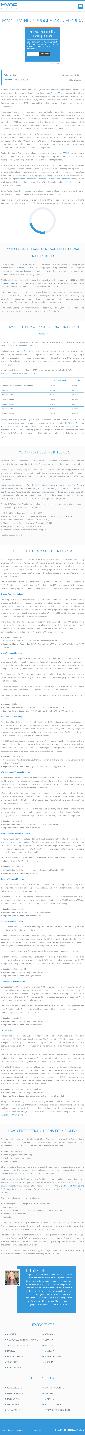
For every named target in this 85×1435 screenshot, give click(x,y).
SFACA (65, 153)
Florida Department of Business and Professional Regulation (44, 178)
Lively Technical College (11, 653)
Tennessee (12, 1362)
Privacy (28, 1430)
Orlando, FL (13, 1404)
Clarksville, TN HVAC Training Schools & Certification (22, 1342)
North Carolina (15, 1356)
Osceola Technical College (12, 879)
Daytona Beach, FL (54, 1387)
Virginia (49, 1362)
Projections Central (9, 283)
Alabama (11, 1334)
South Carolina (53, 1356)
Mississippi (50, 1351)
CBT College (6, 1030)
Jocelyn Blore (11, 75)
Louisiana (12, 1351)
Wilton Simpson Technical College (15, 833)
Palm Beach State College (12, 716)
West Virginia (14, 1367)
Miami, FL (49, 1398)
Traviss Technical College (12, 594)
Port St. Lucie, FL (53, 1404)
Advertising (37, 1430)
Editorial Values (75, 80)
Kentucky (50, 1345)
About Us (10, 1430)
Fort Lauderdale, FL (17, 1393)
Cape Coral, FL (14, 1387)
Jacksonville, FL (15, 1398)
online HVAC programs (13, 1115)
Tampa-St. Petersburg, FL (57, 1410)
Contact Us (20, 1430)
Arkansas (50, 1334)
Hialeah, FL (50, 1393)
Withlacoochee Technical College (15, 772)
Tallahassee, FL (15, 1410)
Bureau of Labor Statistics (23, 268)
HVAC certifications (17, 1173)
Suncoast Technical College (13, 981)
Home (3, 1430)
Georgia (49, 1339)
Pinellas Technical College (12, 921)
